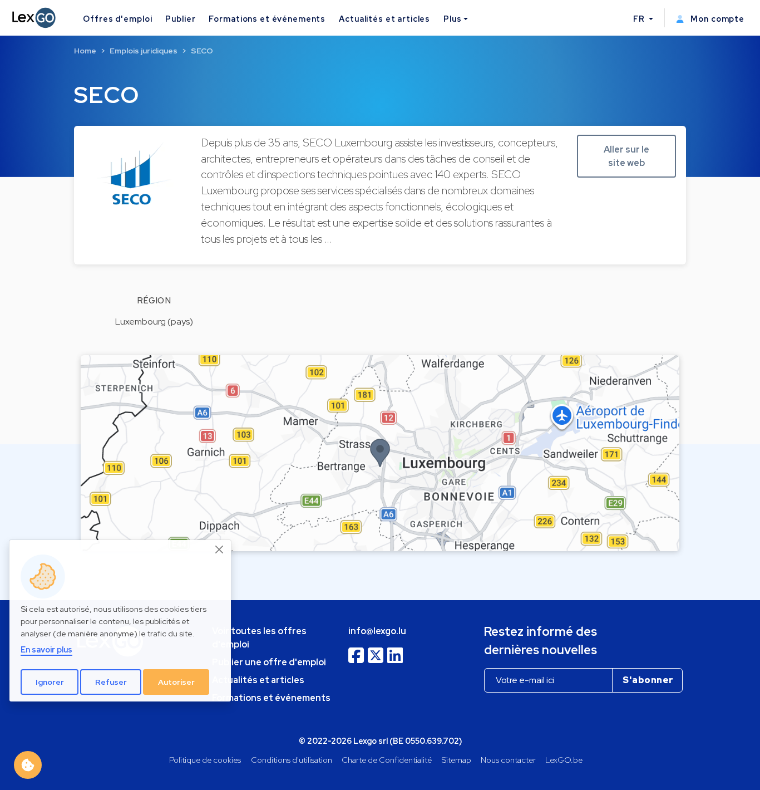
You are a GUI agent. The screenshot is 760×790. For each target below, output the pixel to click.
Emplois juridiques (143, 51)
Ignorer (50, 682)
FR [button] (640, 18)
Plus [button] (452, 18)
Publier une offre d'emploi (269, 662)
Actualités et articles (384, 18)
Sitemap (456, 759)
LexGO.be (564, 759)
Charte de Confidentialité (387, 759)
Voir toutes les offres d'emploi (259, 637)
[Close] (219, 549)
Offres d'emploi (117, 18)
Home (85, 51)
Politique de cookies (205, 759)
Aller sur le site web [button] (626, 156)
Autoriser (176, 682)
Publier (180, 18)
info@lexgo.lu (377, 631)
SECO (202, 51)
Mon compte (716, 18)
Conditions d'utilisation (291, 759)
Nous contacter (508, 759)
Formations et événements (267, 18)
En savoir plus (46, 649)
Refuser (111, 682)
